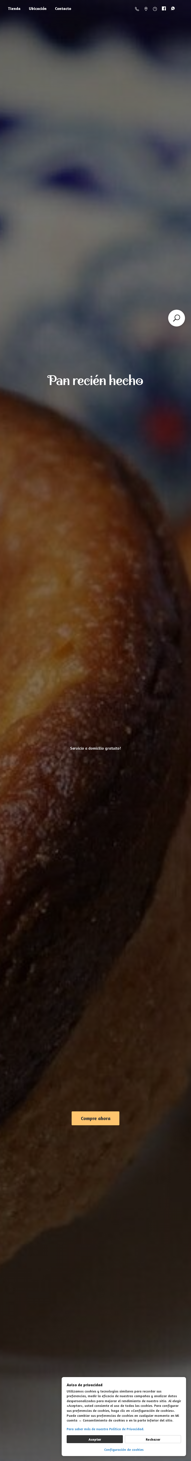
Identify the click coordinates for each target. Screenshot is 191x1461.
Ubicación (38, 8)
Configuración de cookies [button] (123, 1449)
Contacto (63, 8)
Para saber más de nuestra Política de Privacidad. (105, 1429)
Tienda (14, 8)
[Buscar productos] (176, 318)
